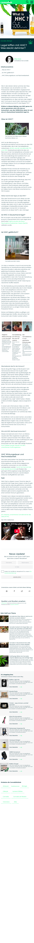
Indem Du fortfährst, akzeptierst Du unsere (18, 29)
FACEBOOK (19, 16)
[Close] (31, 2)
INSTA (13, 16)
